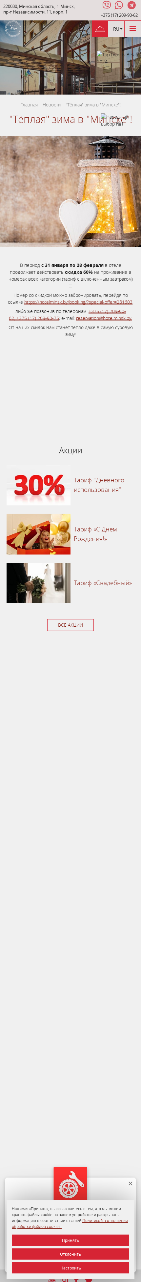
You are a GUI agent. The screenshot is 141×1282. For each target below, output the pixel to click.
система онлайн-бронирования (40, 422)
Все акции (70, 625)
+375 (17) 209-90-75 (37, 318)
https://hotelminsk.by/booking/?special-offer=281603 (78, 302)
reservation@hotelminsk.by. (104, 318)
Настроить (70, 1267)
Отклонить (70, 1254)
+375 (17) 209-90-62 (119, 15)
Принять (70, 1240)
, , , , (39, 9)
